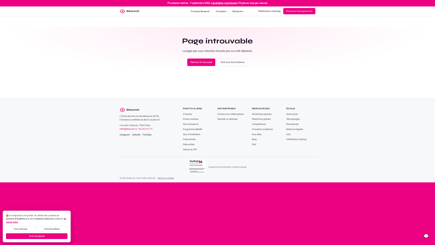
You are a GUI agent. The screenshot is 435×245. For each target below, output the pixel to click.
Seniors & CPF (190, 149)
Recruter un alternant (228, 119)
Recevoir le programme (299, 11)
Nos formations (190, 124)
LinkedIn (136, 134)
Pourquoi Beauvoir (201, 11)
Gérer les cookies (166, 178)
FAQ (254, 144)
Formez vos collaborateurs (231, 114)
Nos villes (257, 134)
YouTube (147, 134)
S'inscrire (187, 114)
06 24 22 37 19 (145, 129)
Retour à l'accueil (201, 62)
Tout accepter (37, 236)
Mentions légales (294, 129)
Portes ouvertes (190, 119)
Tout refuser (21, 229)
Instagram (125, 134)
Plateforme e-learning (269, 11)
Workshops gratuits (262, 114)
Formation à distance (262, 129)
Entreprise (238, 11)
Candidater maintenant (224, 3)
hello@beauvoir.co (128, 129)
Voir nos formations (233, 62)
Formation (222, 11)
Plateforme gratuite (261, 119)
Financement (189, 139)
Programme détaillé (192, 129)
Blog (254, 139)
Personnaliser (52, 229)
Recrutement (292, 124)
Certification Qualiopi (296, 139)
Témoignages (293, 119)
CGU (288, 134)
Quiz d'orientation (191, 134)
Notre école (292, 114)
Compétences (259, 124)
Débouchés (188, 144)
